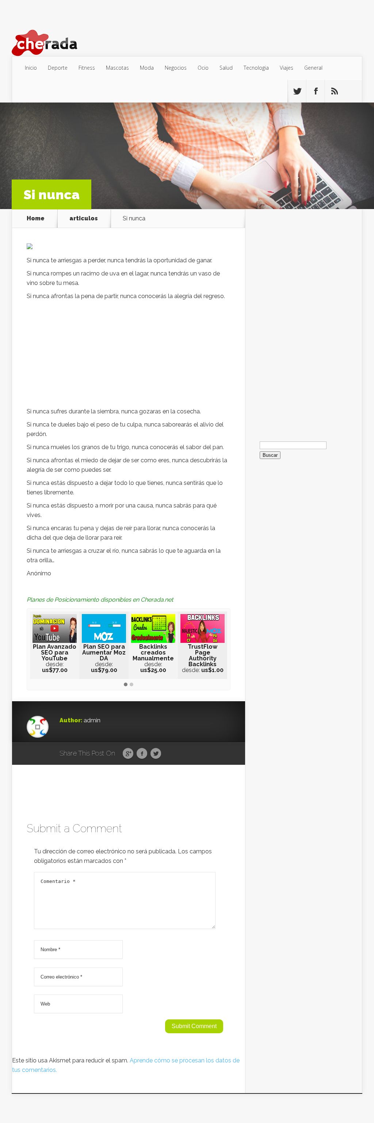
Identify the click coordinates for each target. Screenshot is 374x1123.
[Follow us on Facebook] (315, 91)
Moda (147, 67)
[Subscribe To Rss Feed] (334, 91)
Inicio (31, 67)
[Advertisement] (128, 356)
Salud (226, 67)
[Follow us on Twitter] (297, 91)
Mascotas (117, 67)
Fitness (87, 67)
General (313, 67)
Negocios (176, 67)
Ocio (203, 67)
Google (128, 754)
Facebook (142, 754)
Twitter (155, 754)
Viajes (286, 67)
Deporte (58, 67)
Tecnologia (256, 67)
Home (36, 218)
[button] (126, 685)
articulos (83, 218)
